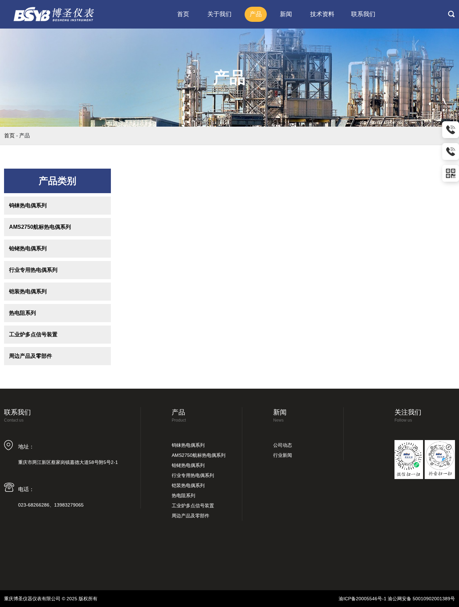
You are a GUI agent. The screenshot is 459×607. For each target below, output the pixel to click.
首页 (9, 135)
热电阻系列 (22, 313)
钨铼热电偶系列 (28, 205)
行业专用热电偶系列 (33, 270)
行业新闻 (282, 455)
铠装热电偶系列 (28, 291)
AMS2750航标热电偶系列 (40, 227)
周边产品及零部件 (30, 356)
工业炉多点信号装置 (33, 334)
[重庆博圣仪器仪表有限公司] (54, 14)
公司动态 (282, 445)
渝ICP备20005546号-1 (362, 598)
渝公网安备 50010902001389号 (421, 598)
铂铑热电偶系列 (28, 248)
